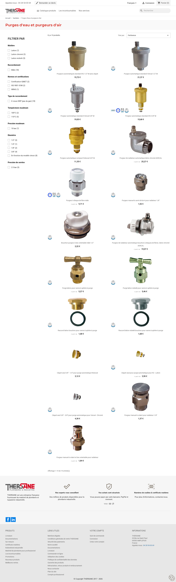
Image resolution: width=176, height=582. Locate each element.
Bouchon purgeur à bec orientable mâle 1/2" (77, 243)
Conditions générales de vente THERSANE (63, 539)
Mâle (15, 70)
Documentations (11, 539)
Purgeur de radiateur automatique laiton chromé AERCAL (141, 158)
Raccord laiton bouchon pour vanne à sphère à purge (77, 330)
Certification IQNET (20, 82)
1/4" (14, 144)
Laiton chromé (18, 54)
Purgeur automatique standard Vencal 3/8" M (77, 116)
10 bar (15, 128)
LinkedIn (13, 519)
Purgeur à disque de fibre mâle (77, 200)
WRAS (15, 89)
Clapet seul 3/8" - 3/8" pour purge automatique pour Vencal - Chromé (77, 415)
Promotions (9, 557)
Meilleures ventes (11, 563)
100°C (15, 113)
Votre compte (97, 531)
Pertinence (148, 35)
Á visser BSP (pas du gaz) (23, 101)
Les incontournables (67, 11)
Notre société (52, 545)
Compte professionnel (56, 575)
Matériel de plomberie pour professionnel (20, 551)
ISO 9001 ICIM (18, 85)
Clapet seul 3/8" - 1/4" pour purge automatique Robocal (77, 373)
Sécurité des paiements (56, 542)
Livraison (8, 536)
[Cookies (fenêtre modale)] (172, 578)
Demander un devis (46, 2)
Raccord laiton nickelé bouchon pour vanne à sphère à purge (141, 330)
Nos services (84, 11)
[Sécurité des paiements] (109, 503)
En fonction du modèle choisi (24, 155)
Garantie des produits (56, 563)
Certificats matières (12, 545)
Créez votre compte (97, 542)
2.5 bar (15, 167)
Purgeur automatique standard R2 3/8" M (140, 116)
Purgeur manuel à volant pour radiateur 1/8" (140, 415)
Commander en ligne (55, 554)
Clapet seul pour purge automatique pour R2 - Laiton (140, 373)
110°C (15, 117)
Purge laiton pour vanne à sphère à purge (77, 288)
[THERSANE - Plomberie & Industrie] (15, 11)
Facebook (8, 519)
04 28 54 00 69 (148, 545)
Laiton (15, 50)
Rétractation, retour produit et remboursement (65, 566)
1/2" (14, 140)
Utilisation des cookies (56, 557)
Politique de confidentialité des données (62, 560)
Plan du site (52, 572)
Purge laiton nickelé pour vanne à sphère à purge (141, 288)
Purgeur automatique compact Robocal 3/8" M (77, 158)
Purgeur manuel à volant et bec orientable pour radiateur (77, 457)
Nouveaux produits (12, 560)
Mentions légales (54, 536)
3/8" (14, 152)
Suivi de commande (97, 536)
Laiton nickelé (18, 58)
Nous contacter (53, 569)
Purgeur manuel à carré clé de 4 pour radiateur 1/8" (141, 200)
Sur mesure (9, 542)
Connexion (94, 539)
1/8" (14, 148)
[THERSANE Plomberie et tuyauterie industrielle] (20, 487)
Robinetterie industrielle (14, 548)
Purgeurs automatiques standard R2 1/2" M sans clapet (77, 74)
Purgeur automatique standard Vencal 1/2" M (141, 74)
